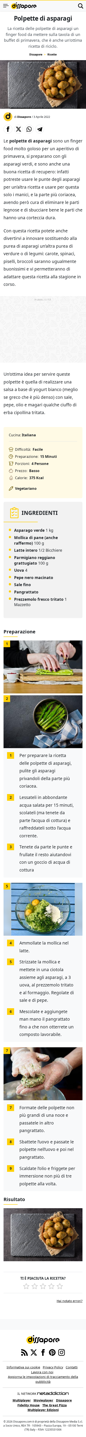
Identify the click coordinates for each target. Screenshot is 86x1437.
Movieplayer (43, 1400)
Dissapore (35, 54)
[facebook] (43, 1352)
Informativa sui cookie (23, 1367)
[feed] (24, 1352)
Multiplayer (22, 1400)
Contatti (72, 1367)
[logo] (23, 5)
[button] (8, 129)
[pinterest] (52, 1352)
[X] (33, 1352)
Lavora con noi (42, 1372)
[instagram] (61, 1352)
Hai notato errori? (69, 1301)
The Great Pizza (54, 1405)
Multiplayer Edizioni (43, 1410)
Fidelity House (28, 1405)
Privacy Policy (53, 1367)
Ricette (52, 54)
